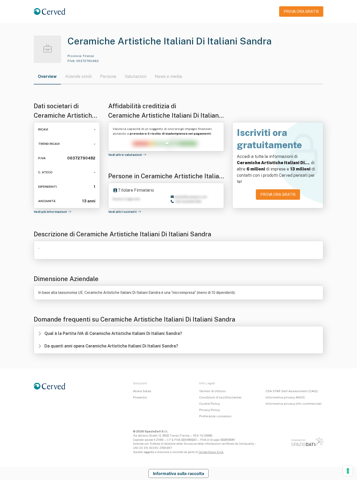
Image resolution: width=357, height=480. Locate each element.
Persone (108, 76)
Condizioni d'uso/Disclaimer (220, 397)
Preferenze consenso (215, 416)
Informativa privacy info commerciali (293, 403)
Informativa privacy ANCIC (285, 397)
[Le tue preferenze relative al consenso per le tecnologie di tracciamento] (348, 471)
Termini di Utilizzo (212, 391)
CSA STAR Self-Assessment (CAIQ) (292, 391)
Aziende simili (78, 76)
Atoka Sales (142, 391)
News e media (168, 76)
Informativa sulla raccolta (178, 473)
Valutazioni (135, 76)
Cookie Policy (209, 403)
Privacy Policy (209, 410)
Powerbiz (140, 397)
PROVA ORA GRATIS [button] (301, 11)
